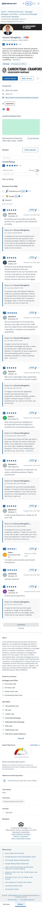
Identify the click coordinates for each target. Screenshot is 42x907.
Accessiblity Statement (27, 899)
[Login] (23, 3)
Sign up (28, 3)
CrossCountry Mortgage (28, 14)
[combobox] (20, 157)
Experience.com (17, 895)
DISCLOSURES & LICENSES (21, 834)
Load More (21, 625)
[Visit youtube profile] (8, 109)
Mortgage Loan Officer (9, 14)
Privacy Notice (12, 899)
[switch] (36, 170)
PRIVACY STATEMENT (21, 836)
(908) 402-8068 (11, 90)
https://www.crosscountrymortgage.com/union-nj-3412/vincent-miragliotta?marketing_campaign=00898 (22, 97)
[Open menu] (38, 3)
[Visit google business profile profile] (3, 109)
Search (3, 12)
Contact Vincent (10, 78)
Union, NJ (9, 94)
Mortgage (28, 12)
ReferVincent (27, 78)
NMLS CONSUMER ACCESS (21, 839)
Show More (16, 60)
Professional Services (15, 12)
